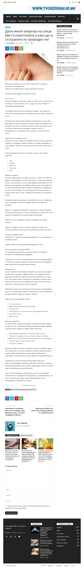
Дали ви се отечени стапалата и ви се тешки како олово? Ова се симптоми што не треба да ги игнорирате (12, 455)
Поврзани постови (12, 435)
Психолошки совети (35, 16)
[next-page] (52, 435)
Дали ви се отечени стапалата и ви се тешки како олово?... (46, 541)
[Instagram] (73, 2)
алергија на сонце (16, 389)
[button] (77, 19)
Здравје (8, 16)
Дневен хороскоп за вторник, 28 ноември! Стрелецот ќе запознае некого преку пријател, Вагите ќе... (68, 57)
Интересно (61, 16)
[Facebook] (69, 2)
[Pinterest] (17, 48)
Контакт (43, 565)
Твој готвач (23, 16)
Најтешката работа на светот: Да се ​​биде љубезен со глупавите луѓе (42, 410)
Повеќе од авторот (26, 435)
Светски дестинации (54, 21)
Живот (15, 16)
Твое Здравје (11, 43)
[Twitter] (76, 2)
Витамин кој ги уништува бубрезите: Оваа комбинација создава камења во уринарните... (46, 552)
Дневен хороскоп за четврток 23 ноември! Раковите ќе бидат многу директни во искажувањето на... (67, 45)
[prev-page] (50, 435)
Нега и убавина (11, 21)
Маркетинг (51, 565)
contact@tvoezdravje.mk (18, 532)
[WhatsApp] (21, 48)
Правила (66, 565)
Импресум (59, 565)
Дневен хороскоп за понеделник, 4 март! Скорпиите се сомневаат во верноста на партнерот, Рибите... (67, 69)
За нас (73, 565)
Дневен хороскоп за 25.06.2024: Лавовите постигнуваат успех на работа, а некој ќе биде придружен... (68, 32)
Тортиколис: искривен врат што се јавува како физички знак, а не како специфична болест (15, 411)
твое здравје (32, 389)
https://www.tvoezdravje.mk (23, 426)
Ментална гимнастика (38, 21)
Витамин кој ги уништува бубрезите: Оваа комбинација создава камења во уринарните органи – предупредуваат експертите (29, 456)
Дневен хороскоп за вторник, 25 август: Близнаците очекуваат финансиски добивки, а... (46, 531)
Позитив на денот (50, 16)
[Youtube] (79, 2)
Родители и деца (23, 21)
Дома (6, 25)
